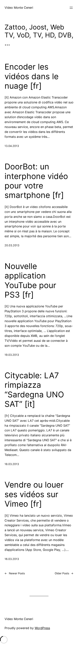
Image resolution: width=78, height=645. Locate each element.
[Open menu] (71, 7)
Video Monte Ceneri (19, 7)
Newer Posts (15, 573)
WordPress (42, 628)
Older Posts (64, 573)
